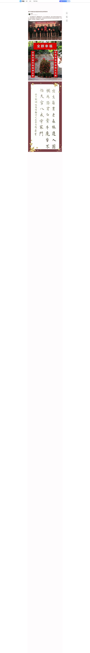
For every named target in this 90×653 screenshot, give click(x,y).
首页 (27, 1)
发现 (30, 1)
